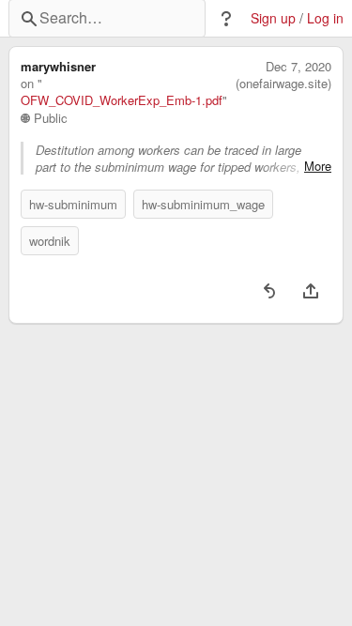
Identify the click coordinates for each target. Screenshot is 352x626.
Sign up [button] (273, 18)
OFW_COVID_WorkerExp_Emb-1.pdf (121, 100)
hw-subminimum (73, 204)
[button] (226, 19)
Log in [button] (325, 18)
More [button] (317, 166)
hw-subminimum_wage (203, 204)
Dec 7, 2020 (298, 66)
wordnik (49, 241)
